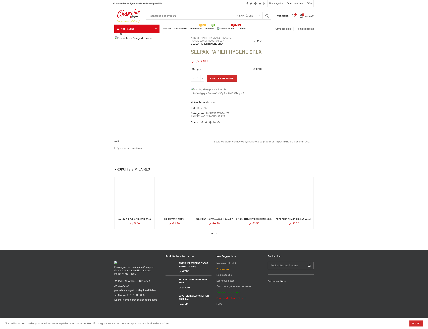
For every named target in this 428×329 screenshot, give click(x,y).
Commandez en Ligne (229, 292)
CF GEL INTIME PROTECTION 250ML (254, 219)
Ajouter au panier (222, 78)
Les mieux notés (225, 280)
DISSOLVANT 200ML (174, 219)
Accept (416, 323)
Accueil (195, 37)
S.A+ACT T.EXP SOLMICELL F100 (134, 219)
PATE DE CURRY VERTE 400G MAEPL (193, 281)
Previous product (254, 40)
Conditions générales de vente (234, 286)
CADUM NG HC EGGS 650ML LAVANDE (214, 219)
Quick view (151, 183)
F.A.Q (219, 303)
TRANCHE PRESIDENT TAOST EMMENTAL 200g (193, 265)
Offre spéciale (283, 28)
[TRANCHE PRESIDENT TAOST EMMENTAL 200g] (171, 267)
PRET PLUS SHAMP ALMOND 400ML (294, 219)
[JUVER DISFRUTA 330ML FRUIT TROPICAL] (171, 300)
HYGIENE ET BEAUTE (220, 37)
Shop (204, 37)
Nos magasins (224, 274)
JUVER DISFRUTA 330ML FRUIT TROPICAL (194, 297)
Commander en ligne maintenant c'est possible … (139, 3)
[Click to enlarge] (121, 34)
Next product (261, 40)
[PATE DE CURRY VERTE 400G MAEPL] (171, 283)
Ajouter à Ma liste (204, 102)
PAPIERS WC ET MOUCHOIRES (206, 40)
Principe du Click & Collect (231, 298)
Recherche (267, 16)
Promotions (223, 269)
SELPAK (257, 69)
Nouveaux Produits (227, 263)
